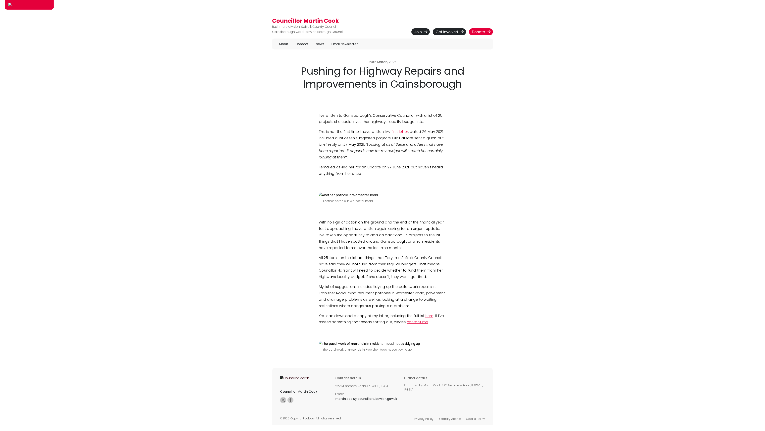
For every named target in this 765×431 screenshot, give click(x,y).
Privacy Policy (424, 419)
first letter (399, 131)
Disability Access (450, 419)
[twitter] (283, 400)
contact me (417, 321)
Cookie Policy (475, 419)
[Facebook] (290, 400)
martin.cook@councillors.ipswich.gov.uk (366, 398)
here (429, 315)
